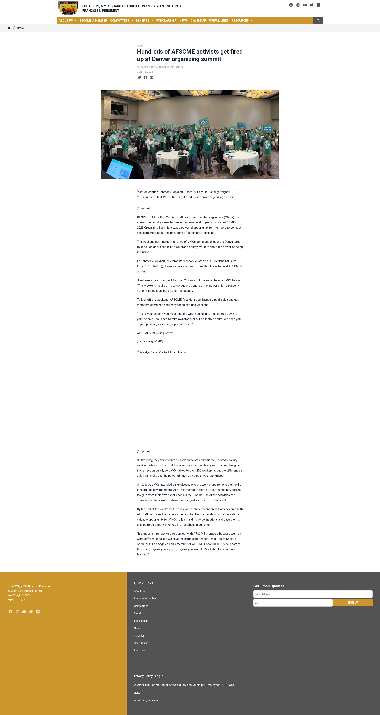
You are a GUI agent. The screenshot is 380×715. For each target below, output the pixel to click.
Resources (240, 20)
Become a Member (93, 20)
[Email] (151, 77)
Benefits (142, 20)
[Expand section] (75, 20)
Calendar (198, 20)
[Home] (8, 27)
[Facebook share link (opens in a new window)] (145, 77)
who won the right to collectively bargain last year (182, 465)
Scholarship (166, 20)
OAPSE (156, 266)
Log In (159, 676)
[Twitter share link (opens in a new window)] (139, 77)
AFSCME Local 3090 (205, 544)
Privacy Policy (143, 676)
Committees (119, 20)
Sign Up (353, 602)
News (183, 20)
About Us (65, 20)
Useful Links (219, 20)
